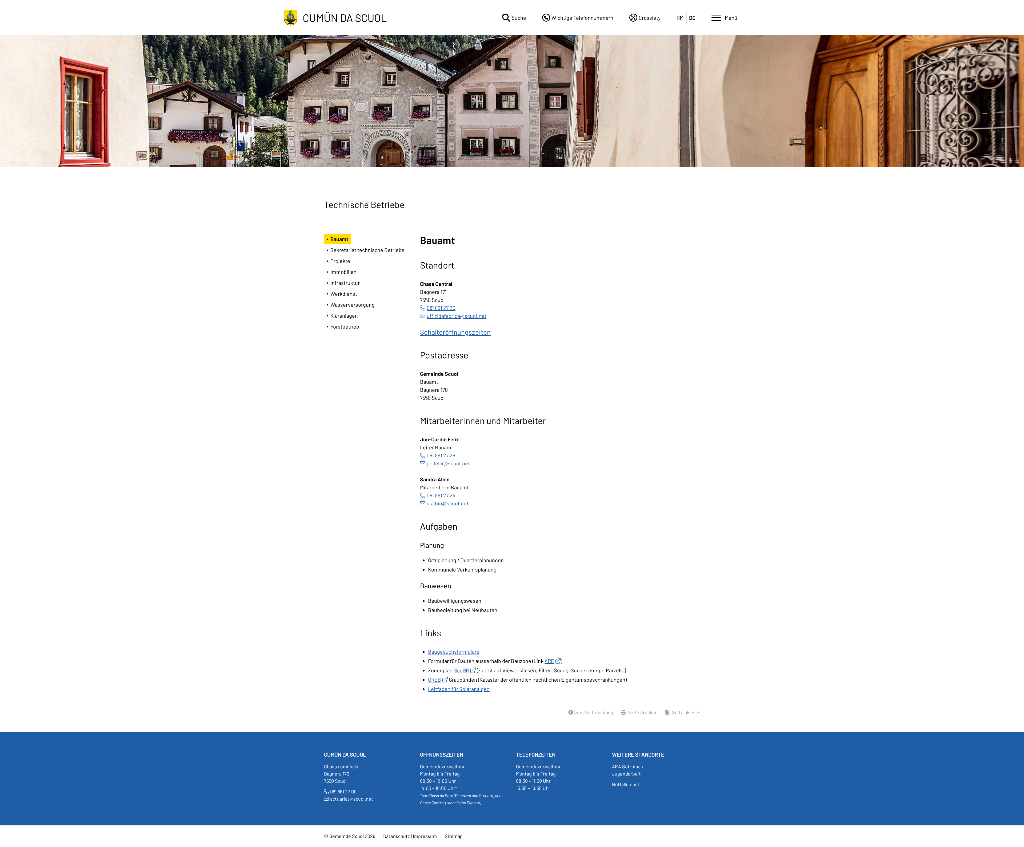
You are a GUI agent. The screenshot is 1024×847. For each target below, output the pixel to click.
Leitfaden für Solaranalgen (459, 689)
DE (692, 17)
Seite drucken (643, 712)
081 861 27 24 (441, 495)
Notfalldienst (625, 784)
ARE (549, 661)
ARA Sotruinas (627, 766)
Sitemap (454, 836)
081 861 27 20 (441, 308)
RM (680, 17)
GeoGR (461, 670)
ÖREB (434, 679)
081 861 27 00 (343, 791)
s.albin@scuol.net (448, 503)
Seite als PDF (686, 712)
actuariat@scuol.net (351, 799)
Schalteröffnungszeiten (455, 332)
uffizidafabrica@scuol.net (456, 316)
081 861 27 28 (441, 455)
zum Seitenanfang (594, 712)
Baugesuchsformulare (453, 651)
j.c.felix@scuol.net (448, 463)
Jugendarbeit (626, 774)
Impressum (425, 836)
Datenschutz (396, 836)
